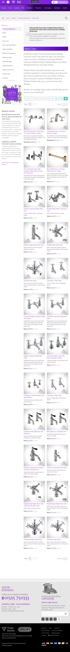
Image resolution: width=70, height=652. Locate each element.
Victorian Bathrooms (9, 29)
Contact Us (57, 628)
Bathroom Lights (7, 57)
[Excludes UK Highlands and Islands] (19, 2)
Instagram (55, 619)
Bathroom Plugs (7, 61)
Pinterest (51, 619)
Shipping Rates (55, 633)
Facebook (43, 619)
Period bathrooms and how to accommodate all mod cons (12, 117)
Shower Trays (6, 74)
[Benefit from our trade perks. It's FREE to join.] (8, 629)
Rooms (5, 25)
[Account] (9, 2)
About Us (44, 628)
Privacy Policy (45, 633)
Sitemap (44, 635)
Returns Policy (46, 630)
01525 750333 (16, 597)
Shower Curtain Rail (8, 70)
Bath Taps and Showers (9, 45)
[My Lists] (14, 2)
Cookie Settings (54, 635)
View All (59, 104)
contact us (39, 40)
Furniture (5, 78)
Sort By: (28, 98)
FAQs (50, 628)
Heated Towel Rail (8, 65)
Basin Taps (6, 41)
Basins (4, 37)
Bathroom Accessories (9, 53)
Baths (4, 32)
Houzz (59, 619)
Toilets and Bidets (7, 49)
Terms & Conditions (57, 630)
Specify (25, 629)
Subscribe (66, 614)
